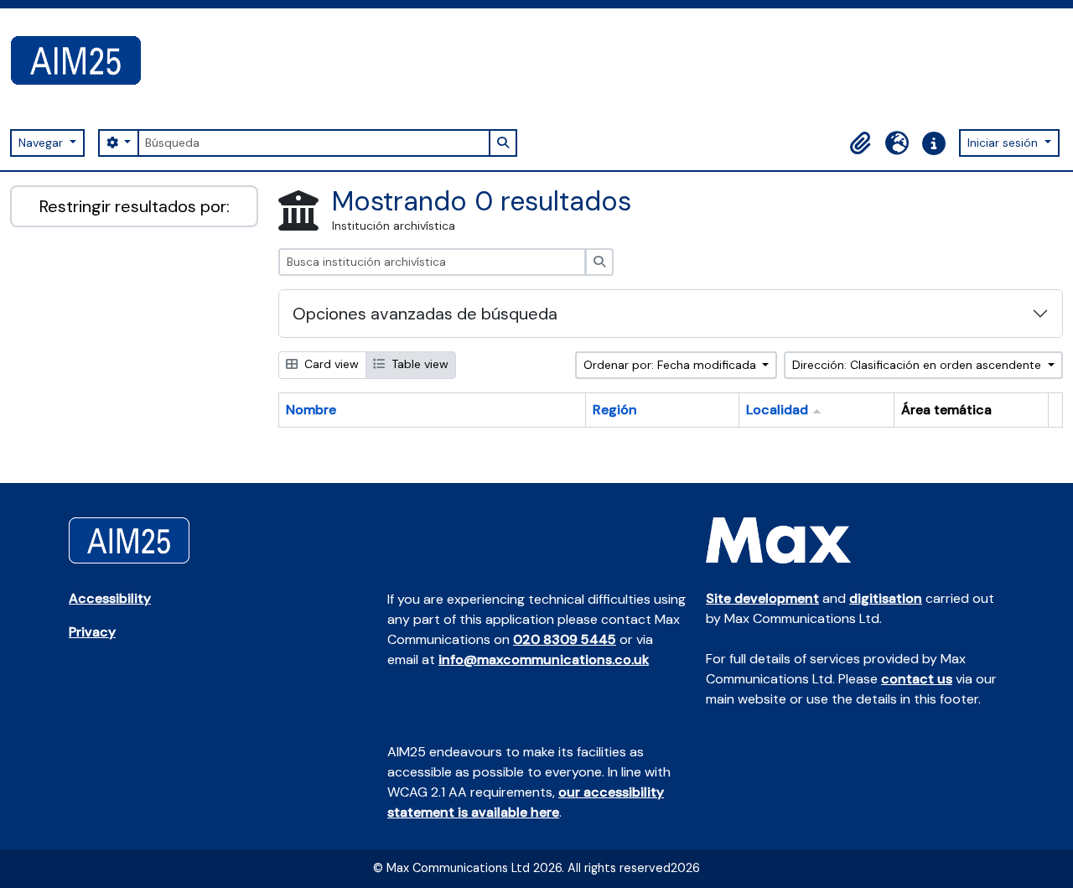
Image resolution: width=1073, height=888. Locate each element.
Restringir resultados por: (134, 206)
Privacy (92, 632)
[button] (860, 143)
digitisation (885, 598)
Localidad (777, 409)
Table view (418, 363)
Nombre (311, 409)
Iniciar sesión (1004, 142)
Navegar (42, 142)
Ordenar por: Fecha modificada (671, 364)
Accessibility (110, 598)
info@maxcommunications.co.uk (543, 659)
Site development (762, 598)
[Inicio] (82, 60)
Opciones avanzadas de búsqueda (425, 314)
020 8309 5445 (564, 639)
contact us (916, 679)
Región (615, 409)
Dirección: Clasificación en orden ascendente (918, 364)
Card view (330, 363)
